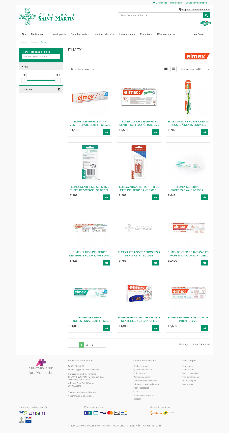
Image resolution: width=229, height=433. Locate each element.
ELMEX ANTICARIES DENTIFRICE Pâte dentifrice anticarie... (139, 188)
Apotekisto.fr (152, 425)
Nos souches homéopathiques (82, 392)
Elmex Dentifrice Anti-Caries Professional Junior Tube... (188, 254)
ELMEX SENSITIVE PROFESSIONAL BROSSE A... (188, 188)
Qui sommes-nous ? (142, 370)
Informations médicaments (145, 381)
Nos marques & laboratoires (81, 396)
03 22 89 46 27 (77, 366)
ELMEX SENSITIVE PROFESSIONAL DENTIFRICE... (90, 319)
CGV (135, 391)
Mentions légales (141, 388)
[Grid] (166, 69)
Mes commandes (190, 373)
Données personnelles (143, 395)
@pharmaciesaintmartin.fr (86, 370)
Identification (188, 370)
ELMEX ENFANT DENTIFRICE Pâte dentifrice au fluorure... (139, 319)
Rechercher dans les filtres (36, 51)
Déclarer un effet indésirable (146, 384)
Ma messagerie (189, 381)
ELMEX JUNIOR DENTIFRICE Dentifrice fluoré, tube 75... (139, 123)
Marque (27, 89)
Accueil (24, 42)
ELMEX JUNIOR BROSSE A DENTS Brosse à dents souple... (188, 123)
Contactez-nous (140, 366)
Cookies (137, 399)
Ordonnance (139, 373)
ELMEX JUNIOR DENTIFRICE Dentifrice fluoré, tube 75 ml (90, 254)
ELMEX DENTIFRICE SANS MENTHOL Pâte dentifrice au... (90, 123)
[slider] (24, 80)
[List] (173, 69)
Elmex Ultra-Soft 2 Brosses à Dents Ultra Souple (139, 254)
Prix (25, 66)
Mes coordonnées (190, 377)
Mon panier (187, 366)
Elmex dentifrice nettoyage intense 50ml (188, 319)
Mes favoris (187, 384)
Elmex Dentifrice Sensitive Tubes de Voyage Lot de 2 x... (90, 188)
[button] (24, 34)
